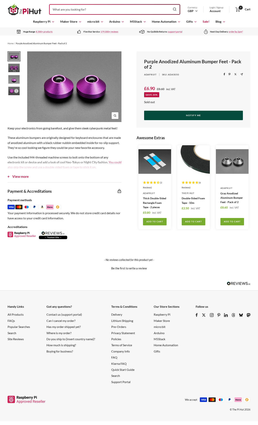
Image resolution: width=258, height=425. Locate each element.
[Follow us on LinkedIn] (226, 315)
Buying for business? (59, 351)
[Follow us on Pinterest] (218, 315)
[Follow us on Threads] (233, 315)
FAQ (114, 357)
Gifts (189, 21)
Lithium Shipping (122, 320)
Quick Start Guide (122, 369)
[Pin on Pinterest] (229, 74)
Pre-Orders (118, 326)
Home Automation (164, 21)
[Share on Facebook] (224, 74)
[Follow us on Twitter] (204, 315)
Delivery (116, 314)
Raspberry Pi (41, 21)
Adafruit (150, 74)
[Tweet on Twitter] (235, 74)
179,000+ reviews (109, 31)
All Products (16, 314)
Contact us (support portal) (64, 314)
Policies (116, 339)
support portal (175, 31)
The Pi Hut (188, 193)
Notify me (193, 115)
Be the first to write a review (129, 268)
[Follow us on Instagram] (212, 315)
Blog (218, 21)
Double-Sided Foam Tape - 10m (193, 200)
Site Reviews (16, 339)
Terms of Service (121, 345)
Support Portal (121, 382)
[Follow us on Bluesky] (241, 315)
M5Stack (136, 21)
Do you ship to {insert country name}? (70, 339)
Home (11, 43)
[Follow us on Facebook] (197, 315)
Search (12, 333)
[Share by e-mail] (241, 74)
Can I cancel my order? (60, 320)
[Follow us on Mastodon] (248, 315)
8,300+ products (44, 31)
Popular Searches (19, 326)
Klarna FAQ (119, 363)
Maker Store (68, 21)
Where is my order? (58, 333)
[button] (129, 267)
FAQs (11, 320)
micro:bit (93, 21)
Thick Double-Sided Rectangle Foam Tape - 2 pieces (154, 203)
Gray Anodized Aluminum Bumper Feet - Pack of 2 (231, 198)
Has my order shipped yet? (63, 326)
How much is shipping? (61, 345)
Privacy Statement (123, 333)
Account (215, 11)
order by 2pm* (236, 31)
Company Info (120, 351)
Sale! (206, 21)
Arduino (114, 21)
